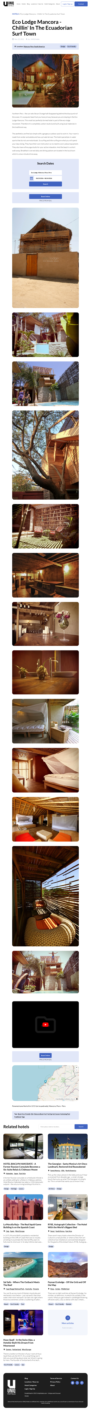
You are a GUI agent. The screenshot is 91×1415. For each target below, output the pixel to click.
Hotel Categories (49, 4)
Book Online (45, 196)
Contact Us (75, 1378)
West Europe (20, 1231)
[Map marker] (45, 1082)
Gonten (8, 1349)
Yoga (23, 1117)
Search (45, 184)
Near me (40, 4)
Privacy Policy (55, 1382)
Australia (28, 1289)
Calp (7, 1231)
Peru (32, 46)
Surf (45, 1114)
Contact (81, 4)
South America (39, 46)
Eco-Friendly (72, 46)
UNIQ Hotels (35, 39)
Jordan (57, 1289)
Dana (52, 1289)
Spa (23, 1364)
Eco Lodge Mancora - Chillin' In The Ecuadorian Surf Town (43, 14)
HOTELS (15, 14)
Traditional (17, 1117)
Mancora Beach (39, 1114)
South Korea (60, 1231)
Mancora (27, 46)
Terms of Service (56, 1378)
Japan (16, 1173)
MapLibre (73, 1099)
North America (70, 1170)
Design (63, 46)
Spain (12, 1231)
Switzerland (16, 1349)
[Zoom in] (76, 1067)
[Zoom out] (76, 1070)
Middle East (65, 1289)
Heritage (14, 1189)
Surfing (49, 1114)
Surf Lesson (56, 1114)
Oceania (36, 1289)
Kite (32, 1114)
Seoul (52, 1231)
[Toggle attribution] (77, 1099)
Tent (22, 1304)
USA (62, 1170)
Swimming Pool (65, 1114)
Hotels (24, 4)
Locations (34, 4)
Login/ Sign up (68, 4)
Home (18, 4)
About (58, 4)
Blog (28, 4)
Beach (20, 1114)
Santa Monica (55, 1170)
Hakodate (9, 1173)
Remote (68, 1304)
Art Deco (52, 1189)
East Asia (22, 1173)
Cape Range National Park (15, 1289)
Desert (51, 1304)
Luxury (21, 1189)
